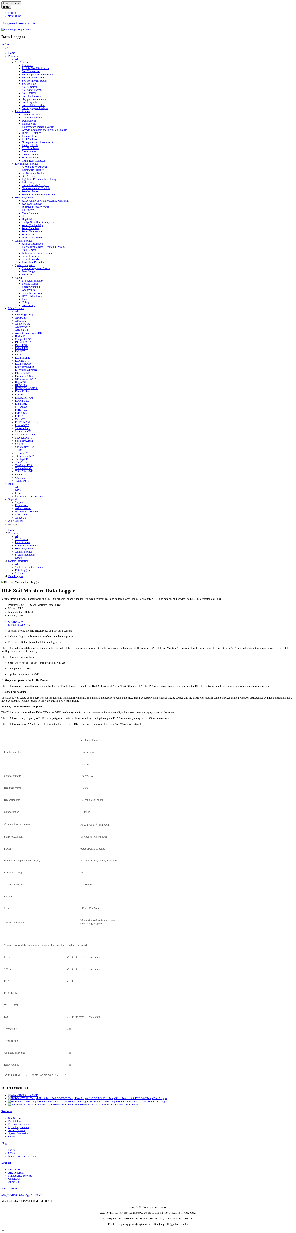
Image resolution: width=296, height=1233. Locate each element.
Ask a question (23, 508)
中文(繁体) (14, 16)
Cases (18, 493)
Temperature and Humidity (36, 188)
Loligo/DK (21, 403)
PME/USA (21, 409)
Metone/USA (22, 406)
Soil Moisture (29, 83)
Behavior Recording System (37, 252)
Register (5, 44)
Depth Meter (29, 219)
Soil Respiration (30, 102)
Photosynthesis (30, 145)
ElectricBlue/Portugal (26, 369)
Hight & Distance (31, 132)
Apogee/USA (22, 323)
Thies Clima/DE (24, 471)
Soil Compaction (31, 71)
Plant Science (22, 111)
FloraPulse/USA (24, 376)
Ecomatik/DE (22, 357)
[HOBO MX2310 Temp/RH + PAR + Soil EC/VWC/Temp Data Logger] (49, 1101)
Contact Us (21, 514)
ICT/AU (19, 394)
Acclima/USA (22, 326)
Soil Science (21, 62)
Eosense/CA (22, 360)
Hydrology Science (25, 197)
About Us (20, 517)
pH (23, 216)
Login (4, 47)
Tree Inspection (30, 154)
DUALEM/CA (23, 342)
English (6, 6)
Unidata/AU (21, 474)
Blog (11, 483)
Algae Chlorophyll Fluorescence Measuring (45, 200)
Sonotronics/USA (24, 446)
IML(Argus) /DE (24, 397)
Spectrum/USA (23, 437)
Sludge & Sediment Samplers (38, 222)
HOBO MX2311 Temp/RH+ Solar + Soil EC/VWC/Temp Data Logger (128, 1098)
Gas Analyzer (29, 176)
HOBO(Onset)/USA (26, 388)
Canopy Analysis (31, 114)
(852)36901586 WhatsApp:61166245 (21, 1195)
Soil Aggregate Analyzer (35, 108)
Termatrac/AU (23, 453)
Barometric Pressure (33, 169)
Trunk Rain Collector (33, 160)
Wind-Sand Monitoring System (39, 194)
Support (12, 499)
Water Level (28, 234)
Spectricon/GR (23, 431)
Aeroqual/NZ (22, 329)
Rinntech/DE (22, 425)
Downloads (21, 505)
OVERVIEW (15, 621)
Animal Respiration (32, 243)
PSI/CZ (19, 416)
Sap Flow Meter (30, 148)
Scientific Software (32, 292)
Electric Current (30, 283)
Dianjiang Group (24, 314)
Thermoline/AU (23, 468)
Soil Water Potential (32, 89)
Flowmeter (28, 209)
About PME (31, 1095)
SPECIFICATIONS (19, 624)
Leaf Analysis (29, 139)
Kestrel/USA (22, 391)
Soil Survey (28, 305)
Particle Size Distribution (35, 68)
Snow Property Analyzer (35, 185)
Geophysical (28, 289)
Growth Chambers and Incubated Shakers (44, 129)
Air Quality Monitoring (34, 166)
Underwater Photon (32, 237)
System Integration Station (36, 268)
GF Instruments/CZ (25, 379)
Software (27, 274)
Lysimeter (27, 65)
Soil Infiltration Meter (33, 77)
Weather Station (30, 191)
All (16, 59)
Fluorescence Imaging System (38, 126)
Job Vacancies (15, 520)
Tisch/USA (21, 462)
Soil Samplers (29, 86)
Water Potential (30, 157)
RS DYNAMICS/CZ (26, 422)
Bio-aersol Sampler (32, 280)
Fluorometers (29, 123)
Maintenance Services (27, 511)
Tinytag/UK (21, 459)
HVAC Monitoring (32, 296)
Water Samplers (30, 228)
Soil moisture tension (33, 105)
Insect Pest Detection (33, 262)
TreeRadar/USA (24, 465)
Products (13, 56)
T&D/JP (19, 449)
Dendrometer (29, 120)
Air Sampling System (33, 172)
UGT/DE (20, 477)
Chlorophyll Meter (32, 117)
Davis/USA (21, 345)
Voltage (26, 302)
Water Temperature (32, 231)
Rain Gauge (28, 182)
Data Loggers (29, 271)
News (18, 489)
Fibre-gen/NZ (22, 373)
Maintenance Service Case (29, 496)
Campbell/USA (23, 339)
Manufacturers (16, 308)
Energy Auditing (31, 286)
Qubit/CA (20, 419)
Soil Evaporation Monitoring (37, 74)
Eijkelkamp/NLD (24, 366)
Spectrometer (29, 151)
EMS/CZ (20, 351)
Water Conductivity (32, 225)
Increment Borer (31, 136)
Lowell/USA (22, 400)
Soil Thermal (29, 92)
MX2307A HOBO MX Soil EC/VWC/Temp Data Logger (106, 1104)
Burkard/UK (22, 336)
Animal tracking (30, 256)
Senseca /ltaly (22, 428)
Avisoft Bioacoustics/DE (28, 333)
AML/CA (20, 320)
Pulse (25, 299)
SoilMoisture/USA (25, 434)
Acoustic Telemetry (32, 203)
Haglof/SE (21, 382)
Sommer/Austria (24, 440)
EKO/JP (19, 354)
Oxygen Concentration (34, 99)
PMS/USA (21, 413)
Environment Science (26, 163)
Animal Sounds (30, 259)
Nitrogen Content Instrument (37, 142)
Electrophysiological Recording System (43, 246)
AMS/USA (21, 317)
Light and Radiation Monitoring (39, 179)
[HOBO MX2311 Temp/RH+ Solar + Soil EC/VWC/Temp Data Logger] (48, 1098)
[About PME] (16, 1095)
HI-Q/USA (21, 385)
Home (11, 52)
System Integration (25, 265)
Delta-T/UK (21, 348)
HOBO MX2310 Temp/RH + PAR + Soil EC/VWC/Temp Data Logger (129, 1101)
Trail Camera (29, 249)
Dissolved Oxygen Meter (35, 206)
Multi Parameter (30, 212)
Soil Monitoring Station (34, 80)
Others (18, 277)
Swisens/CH (22, 443)
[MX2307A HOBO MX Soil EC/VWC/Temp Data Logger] (41, 1104)
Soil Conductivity (31, 96)
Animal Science (23, 240)
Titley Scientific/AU (26, 456)
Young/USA (22, 480)
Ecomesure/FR (23, 363)
